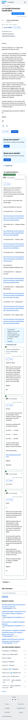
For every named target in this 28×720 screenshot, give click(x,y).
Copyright (7, 708)
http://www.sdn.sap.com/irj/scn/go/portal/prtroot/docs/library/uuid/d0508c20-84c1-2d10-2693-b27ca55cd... (13, 295)
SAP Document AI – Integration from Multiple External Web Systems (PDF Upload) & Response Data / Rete (13, 632)
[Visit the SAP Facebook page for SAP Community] (10, 699)
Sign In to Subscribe (18, 13)
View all (4, 691)
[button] (15, 27)
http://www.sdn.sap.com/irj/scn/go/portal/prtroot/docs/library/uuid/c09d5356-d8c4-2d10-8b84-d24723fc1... (13, 308)
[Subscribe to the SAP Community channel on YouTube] (15, 699)
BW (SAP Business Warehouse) (8, 36)
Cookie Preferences (7, 716)
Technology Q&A (6, 5)
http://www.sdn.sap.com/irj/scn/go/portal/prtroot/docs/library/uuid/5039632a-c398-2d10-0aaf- (13, 259)
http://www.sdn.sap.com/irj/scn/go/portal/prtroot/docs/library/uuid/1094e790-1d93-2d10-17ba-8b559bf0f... (13, 246)
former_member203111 (13, 20)
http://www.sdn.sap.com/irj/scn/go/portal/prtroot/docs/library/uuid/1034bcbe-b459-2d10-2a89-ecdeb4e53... (13, 218)
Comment (14, 131)
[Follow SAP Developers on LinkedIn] (18, 699)
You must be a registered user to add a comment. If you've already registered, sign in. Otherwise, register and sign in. (13, 334)
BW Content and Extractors (8, 33)
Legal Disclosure (21, 708)
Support (21, 712)
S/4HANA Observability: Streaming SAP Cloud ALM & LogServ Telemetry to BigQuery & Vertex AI (13, 613)
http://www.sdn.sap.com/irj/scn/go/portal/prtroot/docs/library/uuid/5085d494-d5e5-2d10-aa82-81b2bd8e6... (13, 321)
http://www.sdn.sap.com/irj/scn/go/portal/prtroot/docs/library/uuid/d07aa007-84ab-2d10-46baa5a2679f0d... (13, 280)
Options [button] (25, 13)
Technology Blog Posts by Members (12, 617)
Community (11, 2)
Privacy (7, 704)
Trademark (7, 712)
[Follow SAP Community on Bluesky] (12, 699)
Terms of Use (21, 704)
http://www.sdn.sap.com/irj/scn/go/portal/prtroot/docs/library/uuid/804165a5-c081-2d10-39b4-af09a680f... (13, 233)
